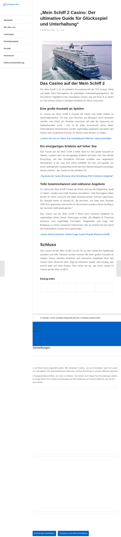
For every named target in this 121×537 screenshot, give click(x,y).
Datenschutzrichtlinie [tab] (9, 513)
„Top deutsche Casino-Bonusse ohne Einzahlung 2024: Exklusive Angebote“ (76, 176)
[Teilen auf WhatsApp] (68, 287)
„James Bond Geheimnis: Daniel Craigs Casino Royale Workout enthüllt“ (75, 234)
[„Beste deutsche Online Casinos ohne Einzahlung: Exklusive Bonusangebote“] (2, 268)
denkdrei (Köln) (94, 318)
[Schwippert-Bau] (16, 7)
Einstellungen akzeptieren (44, 533)
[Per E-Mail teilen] (104, 287)
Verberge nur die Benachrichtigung (73, 533)
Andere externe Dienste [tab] (10, 455)
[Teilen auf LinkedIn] (86, 287)
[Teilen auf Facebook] (49, 287)
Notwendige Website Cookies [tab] (12, 387)
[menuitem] (16, 20)
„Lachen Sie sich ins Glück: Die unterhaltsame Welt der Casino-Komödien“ (76, 138)
